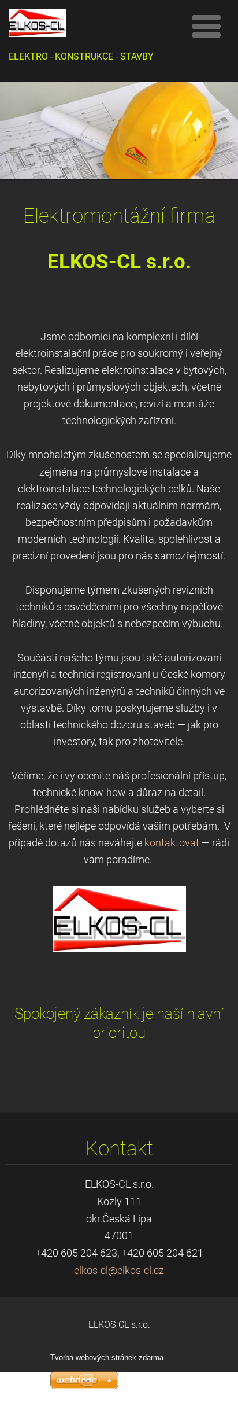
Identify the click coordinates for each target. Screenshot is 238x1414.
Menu (206, 26)
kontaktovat (171, 843)
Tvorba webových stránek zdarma (106, 1357)
